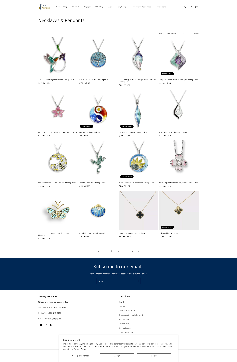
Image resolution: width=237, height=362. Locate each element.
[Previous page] (92, 251)
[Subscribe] (138, 281)
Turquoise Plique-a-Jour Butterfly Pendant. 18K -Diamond (55, 234)
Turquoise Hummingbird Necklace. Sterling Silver (56, 80)
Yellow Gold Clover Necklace (169, 233)
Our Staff (122, 306)
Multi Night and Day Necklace (89, 132)
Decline (154, 355)
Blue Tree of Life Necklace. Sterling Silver (93, 80)
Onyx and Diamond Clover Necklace (132, 233)
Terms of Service (125, 328)
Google (51, 318)
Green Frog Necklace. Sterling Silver (92, 183)
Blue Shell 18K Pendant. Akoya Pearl (92, 233)
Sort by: (162, 33)
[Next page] (145, 251)
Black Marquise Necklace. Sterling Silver (173, 132)
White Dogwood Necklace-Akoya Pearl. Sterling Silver (178, 183)
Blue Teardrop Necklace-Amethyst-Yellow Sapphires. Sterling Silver (138, 81)
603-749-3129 (55, 313)
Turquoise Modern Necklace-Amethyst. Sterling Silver (178, 80)
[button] (66, 6)
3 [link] (111, 251)
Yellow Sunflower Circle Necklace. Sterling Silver (136, 183)
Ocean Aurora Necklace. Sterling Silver (133, 132)
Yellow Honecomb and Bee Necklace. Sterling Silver (56, 183)
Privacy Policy (80, 349)
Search (121, 302)
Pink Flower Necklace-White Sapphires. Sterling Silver (57, 132)
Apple (58, 318)
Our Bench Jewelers (127, 311)
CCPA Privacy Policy (126, 332)
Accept (117, 355)
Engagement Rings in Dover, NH (131, 315)
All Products (124, 319)
